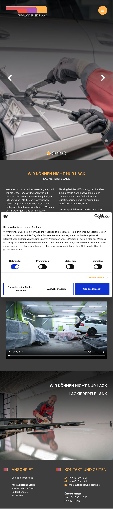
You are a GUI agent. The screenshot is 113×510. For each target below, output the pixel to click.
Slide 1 (49, 153)
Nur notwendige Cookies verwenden (20, 289)
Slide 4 (64, 153)
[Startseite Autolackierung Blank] (26, 10)
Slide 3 (59, 153)
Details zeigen (96, 277)
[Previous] (10, 78)
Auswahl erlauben (56, 289)
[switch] (42, 266)
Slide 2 (54, 153)
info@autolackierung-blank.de (84, 484)
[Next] (102, 78)
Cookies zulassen (92, 289)
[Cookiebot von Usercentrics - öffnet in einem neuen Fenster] (96, 216)
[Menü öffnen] (102, 10)
